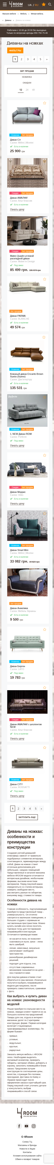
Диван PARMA (18, 316)
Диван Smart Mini (19, 550)
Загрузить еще (27, 817)
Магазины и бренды (27, 1145)
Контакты (27, 1152)
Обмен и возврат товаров (27, 1159)
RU (36, 5)
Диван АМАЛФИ (19, 198)
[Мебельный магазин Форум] (16, 4)
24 (27, 89)
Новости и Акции (27, 1149)
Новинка (27, 77)
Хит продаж (27, 71)
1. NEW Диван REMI (21, 434)
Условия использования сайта (27, 1156)
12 (20, 89)
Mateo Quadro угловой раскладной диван (22, 257)
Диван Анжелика (19, 608)
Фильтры (15, 50)
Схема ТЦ (27, 1142)
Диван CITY (16, 784)
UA (30, 5)
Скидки (27, 82)
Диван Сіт (15, 140)
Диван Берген (17, 666)
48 (33, 89)
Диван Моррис (18, 492)
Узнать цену (17, 209)
